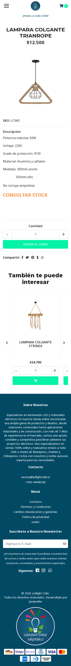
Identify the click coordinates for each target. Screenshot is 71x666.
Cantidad (35, 226)
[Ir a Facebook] (37, 571)
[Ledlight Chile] (35, 6)
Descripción (12, 131)
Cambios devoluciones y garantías (35, 512)
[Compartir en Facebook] (22, 257)
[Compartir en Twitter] (27, 257)
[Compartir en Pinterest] (32, 257)
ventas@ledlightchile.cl (35, 477)
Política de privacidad (35, 517)
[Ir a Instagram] (43, 571)
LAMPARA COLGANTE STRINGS (35, 344)
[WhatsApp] (50, 571)
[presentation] (7, 343)
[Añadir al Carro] (35, 380)
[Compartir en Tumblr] (38, 257)
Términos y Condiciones (35, 507)
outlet (35, 522)
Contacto (35, 502)
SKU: (6, 120)
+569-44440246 (35, 482)
